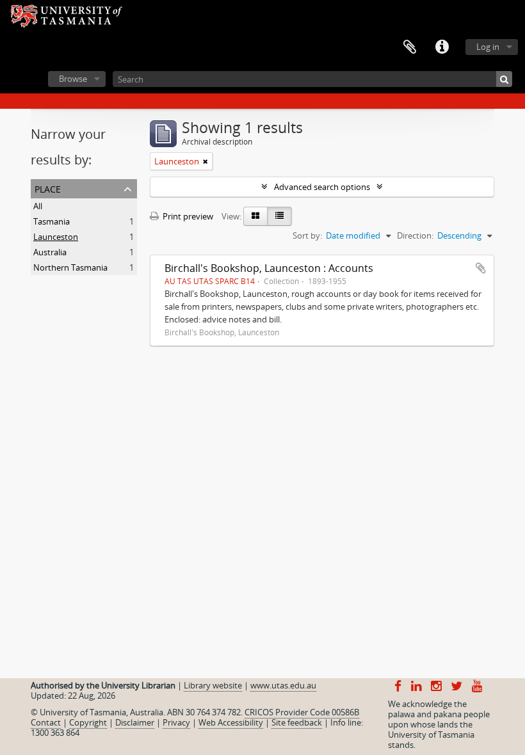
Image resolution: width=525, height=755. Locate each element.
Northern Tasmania (70, 267)
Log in (487, 46)
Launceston (55, 236)
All (37, 206)
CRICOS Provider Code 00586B (302, 712)
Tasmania (51, 221)
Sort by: (307, 235)
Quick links (442, 47)
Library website (213, 685)
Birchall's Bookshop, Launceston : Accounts (269, 268)
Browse (73, 78)
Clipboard (410, 47)
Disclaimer (134, 722)
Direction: (415, 235)
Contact (46, 722)
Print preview (187, 216)
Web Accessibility (230, 722)
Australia (50, 252)
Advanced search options (322, 187)
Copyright (88, 722)
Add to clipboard (480, 268)
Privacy (176, 722)
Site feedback (296, 722)
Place (48, 187)
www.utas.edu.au (283, 685)
